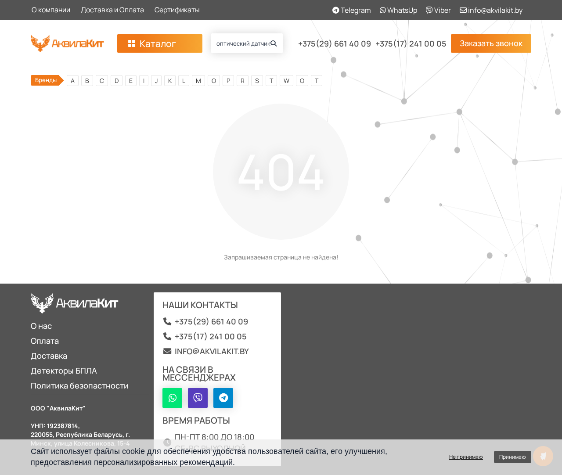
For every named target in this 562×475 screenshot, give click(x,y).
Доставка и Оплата (112, 9)
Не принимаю (466, 457)
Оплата (45, 340)
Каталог (158, 43)
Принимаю (512, 457)
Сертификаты (177, 9)
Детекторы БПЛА (64, 370)
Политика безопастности (80, 385)
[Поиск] (273, 43)
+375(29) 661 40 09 (334, 43)
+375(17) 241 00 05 (411, 43)
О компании (51, 9)
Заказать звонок (491, 43)
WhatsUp (401, 10)
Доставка (49, 355)
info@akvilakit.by (494, 10)
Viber (442, 10)
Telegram (355, 10)
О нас (41, 325)
